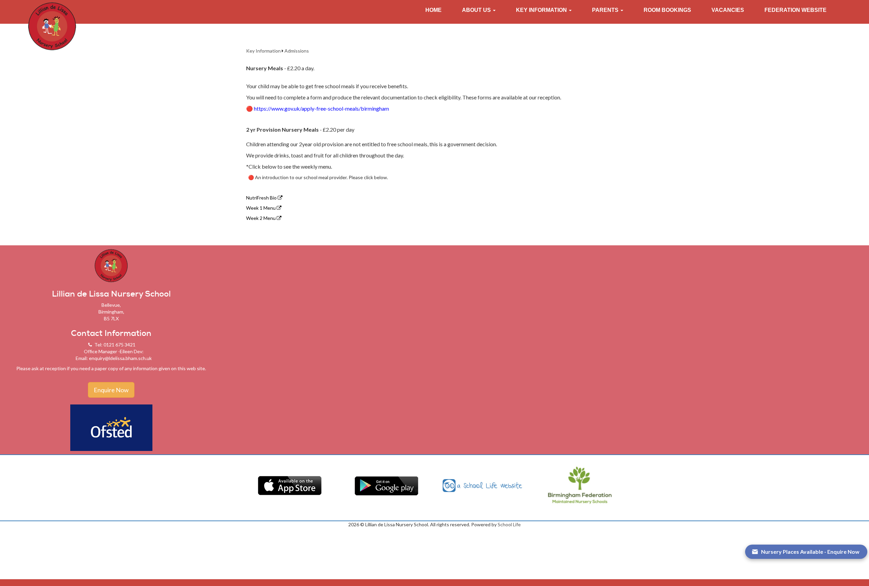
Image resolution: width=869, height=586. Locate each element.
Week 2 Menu (261, 218)
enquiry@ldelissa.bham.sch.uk (120, 358)
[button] (478, 10)
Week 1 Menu (261, 208)
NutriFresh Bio (262, 198)
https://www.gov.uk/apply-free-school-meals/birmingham (317, 108)
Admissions (296, 51)
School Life (509, 524)
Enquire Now (111, 390)
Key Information (263, 51)
